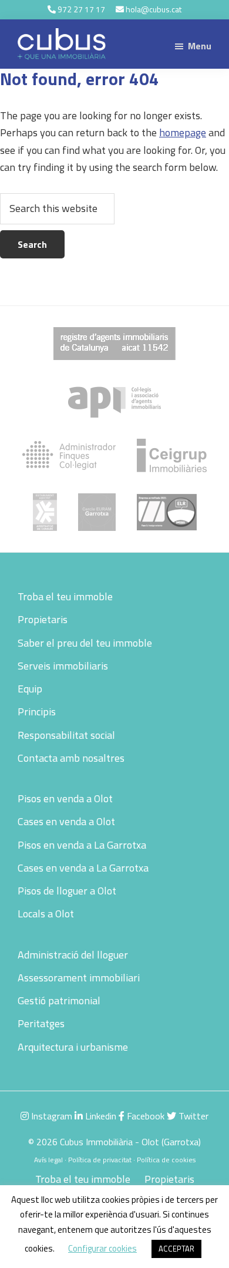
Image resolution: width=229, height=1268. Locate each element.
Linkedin (99, 1116)
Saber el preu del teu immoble (85, 643)
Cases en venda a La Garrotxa (83, 868)
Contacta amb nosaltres (71, 758)
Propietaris (43, 619)
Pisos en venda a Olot (65, 798)
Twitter (192, 1116)
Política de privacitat (100, 1159)
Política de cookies (166, 1159)
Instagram (50, 1116)
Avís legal (48, 1159)
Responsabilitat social (66, 735)
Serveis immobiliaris (63, 666)
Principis (37, 711)
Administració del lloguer (73, 955)
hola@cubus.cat (153, 9)
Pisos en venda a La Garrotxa (82, 845)
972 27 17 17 (81, 9)
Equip (30, 689)
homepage (182, 132)
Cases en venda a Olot (66, 821)
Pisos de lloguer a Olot (67, 891)
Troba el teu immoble (65, 596)
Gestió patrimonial (59, 1000)
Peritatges (41, 1023)
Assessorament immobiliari (79, 978)
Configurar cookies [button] (102, 1248)
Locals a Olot (46, 913)
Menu (199, 46)
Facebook (144, 1116)
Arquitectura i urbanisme (73, 1047)
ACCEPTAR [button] (176, 1248)
